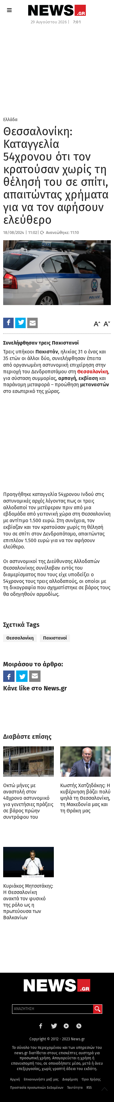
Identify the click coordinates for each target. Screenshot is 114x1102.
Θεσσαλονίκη (20, 638)
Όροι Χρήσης (91, 1079)
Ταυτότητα (75, 1088)
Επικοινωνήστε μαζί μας (41, 1079)
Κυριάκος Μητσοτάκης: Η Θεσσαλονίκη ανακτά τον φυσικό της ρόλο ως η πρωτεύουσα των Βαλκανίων (28, 902)
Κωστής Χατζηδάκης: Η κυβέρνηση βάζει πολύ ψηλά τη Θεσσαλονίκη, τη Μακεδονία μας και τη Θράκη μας (85, 798)
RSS (89, 1088)
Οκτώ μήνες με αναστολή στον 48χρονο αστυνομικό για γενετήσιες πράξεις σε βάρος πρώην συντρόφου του (28, 801)
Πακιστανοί (55, 638)
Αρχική (15, 1079)
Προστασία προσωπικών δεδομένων (36, 1088)
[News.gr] (57, 10)
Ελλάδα (10, 119)
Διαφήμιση (70, 1079)
